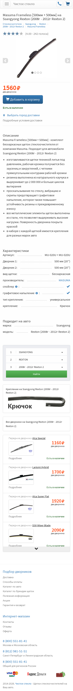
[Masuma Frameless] (36, 58)
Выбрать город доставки (23, 115)
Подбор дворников (17, 571)
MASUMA (64, 280)
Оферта (7, 631)
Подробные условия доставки (22, 120)
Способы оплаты (12, 582)
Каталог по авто (12, 586)
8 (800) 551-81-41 (15, 641)
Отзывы (7, 626)
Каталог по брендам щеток (18, 591)
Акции (6, 600)
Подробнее (15, 458)
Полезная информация (16, 595)
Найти (36, 374)
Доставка (8, 577)
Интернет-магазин (16, 616)
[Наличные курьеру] (61, 672)
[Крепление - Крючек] (36, 402)
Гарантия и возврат (14, 605)
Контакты (8, 622)
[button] (8, 58)
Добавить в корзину (24, 99)
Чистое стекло (24, 4)
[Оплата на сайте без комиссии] (12, 672)
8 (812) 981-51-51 (15, 651)
